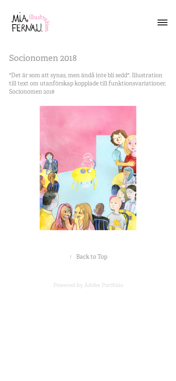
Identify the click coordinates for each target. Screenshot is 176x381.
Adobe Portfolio (103, 285)
